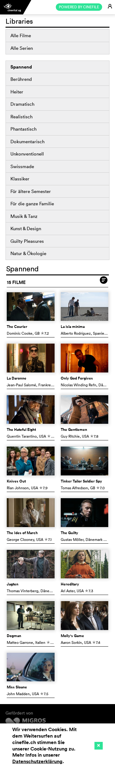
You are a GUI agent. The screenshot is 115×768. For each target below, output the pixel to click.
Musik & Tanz (23, 216)
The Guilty (69, 533)
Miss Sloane (17, 687)
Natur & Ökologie (28, 253)
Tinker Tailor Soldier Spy (81, 481)
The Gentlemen (74, 429)
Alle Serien (21, 48)
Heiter (16, 92)
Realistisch (21, 117)
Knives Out (16, 481)
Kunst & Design (25, 228)
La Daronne (16, 378)
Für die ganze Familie (32, 204)
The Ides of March (22, 533)
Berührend (21, 79)
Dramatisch (22, 104)
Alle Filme (20, 35)
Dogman (14, 636)
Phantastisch (23, 129)
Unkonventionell (27, 154)
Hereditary (70, 584)
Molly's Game (72, 636)
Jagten (12, 584)
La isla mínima (73, 326)
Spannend (21, 67)
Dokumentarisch (27, 141)
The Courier (17, 326)
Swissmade (22, 166)
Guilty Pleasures (27, 241)
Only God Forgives (77, 378)
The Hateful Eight (21, 429)
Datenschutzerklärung (37, 761)
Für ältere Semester (30, 191)
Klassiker (19, 179)
